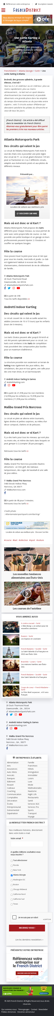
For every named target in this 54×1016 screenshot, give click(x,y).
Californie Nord (14, 570)
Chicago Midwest (15, 566)
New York (12, 546)
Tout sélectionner (15, 537)
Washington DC (14, 556)
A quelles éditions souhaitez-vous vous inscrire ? (27, 532)
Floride (11, 541)
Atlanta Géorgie (14, 551)
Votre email (12, 520)
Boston (11, 561)
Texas (10, 580)
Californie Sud (13, 575)
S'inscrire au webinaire (27, 498)
